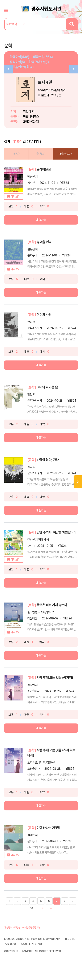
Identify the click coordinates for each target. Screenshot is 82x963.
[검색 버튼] (71, 24)
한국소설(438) (19, 57)
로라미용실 (44, 169)
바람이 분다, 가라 (48, 460)
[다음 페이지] (42, 908)
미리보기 (15, 196)
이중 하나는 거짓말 (49, 828)
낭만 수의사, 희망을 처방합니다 (57, 532)
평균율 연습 (44, 242)
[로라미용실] (13, 179)
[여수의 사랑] (13, 324)
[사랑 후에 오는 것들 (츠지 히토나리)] (13, 760)
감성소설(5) (17, 62)
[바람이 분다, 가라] (13, 470)
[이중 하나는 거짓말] (13, 838)
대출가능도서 (65, 153)
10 (31, 908)
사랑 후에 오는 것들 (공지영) (55, 678)
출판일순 (40, 153)
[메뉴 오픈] (78, 481)
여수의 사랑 (44, 315)
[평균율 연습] (13, 252)
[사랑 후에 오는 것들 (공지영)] (13, 687)
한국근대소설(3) (39, 62)
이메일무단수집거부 (31, 927)
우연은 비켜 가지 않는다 (52, 605)
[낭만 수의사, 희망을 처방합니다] (13, 542)
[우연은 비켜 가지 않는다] (13, 615)
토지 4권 (45, 82)
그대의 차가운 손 (47, 387)
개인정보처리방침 (12, 927)
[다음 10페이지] (50, 908)
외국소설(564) (43, 57)
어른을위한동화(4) (21, 67)
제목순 (16, 153)
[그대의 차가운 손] (13, 397)
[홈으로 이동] (41, 9)
